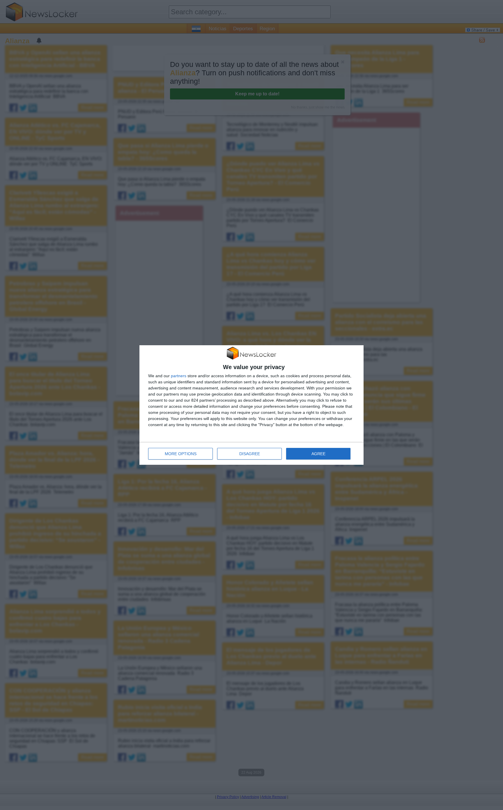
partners (178, 376)
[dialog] (251, 405)
